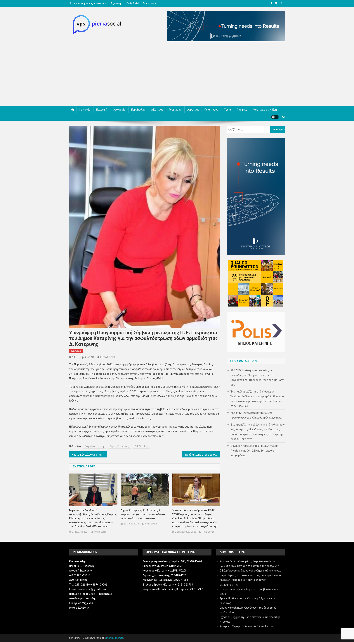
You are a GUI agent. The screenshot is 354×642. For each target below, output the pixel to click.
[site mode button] (275, 117)
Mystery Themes (114, 638)
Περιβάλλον (138, 109)
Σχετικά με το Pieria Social (125, 3)
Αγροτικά (193, 109)
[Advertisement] (177, 74)
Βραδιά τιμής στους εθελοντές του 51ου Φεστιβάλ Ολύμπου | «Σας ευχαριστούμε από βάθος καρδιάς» (202, 454)
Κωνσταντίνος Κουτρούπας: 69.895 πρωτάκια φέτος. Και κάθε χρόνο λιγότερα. (256, 415)
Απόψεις (242, 109)
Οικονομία (119, 109)
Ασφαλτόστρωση (94, 446)
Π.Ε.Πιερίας (141, 446)
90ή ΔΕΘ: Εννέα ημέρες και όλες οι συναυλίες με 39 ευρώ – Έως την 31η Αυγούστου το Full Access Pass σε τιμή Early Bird (257, 377)
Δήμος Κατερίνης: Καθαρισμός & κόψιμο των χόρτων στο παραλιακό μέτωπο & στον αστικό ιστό (143, 514)
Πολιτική (101, 109)
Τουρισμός (175, 109)
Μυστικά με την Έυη (265, 109)
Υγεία (227, 109)
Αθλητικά (157, 109)
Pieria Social (107, 357)
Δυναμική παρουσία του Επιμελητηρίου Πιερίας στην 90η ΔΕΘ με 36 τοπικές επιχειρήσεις (254, 450)
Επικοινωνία (149, 3)
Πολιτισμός (211, 109)
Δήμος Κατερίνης (119, 446)
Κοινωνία (84, 109)
